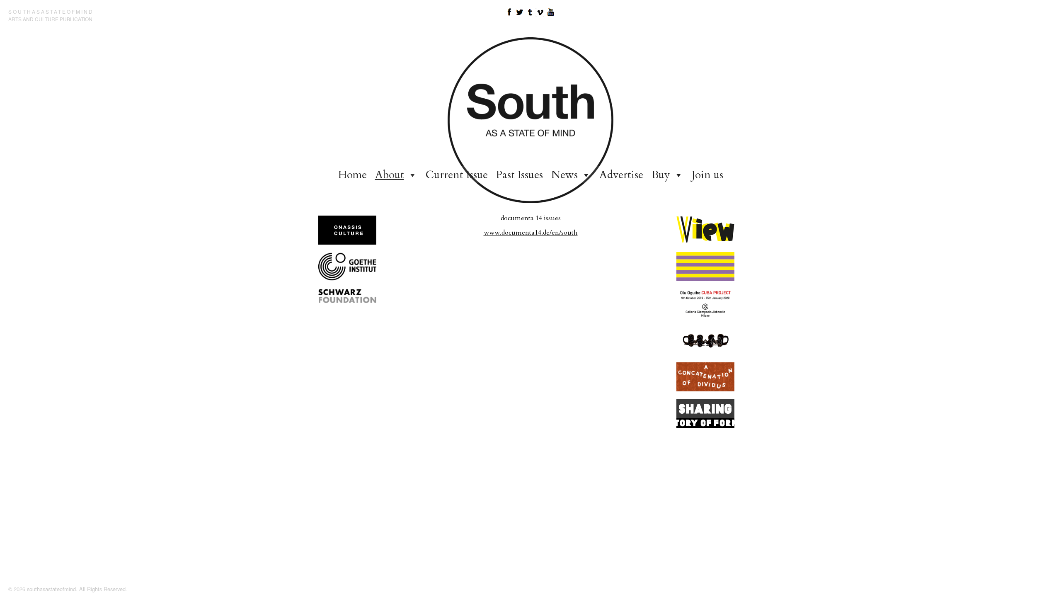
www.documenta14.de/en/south (531, 232)
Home (352, 174)
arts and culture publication (50, 18)
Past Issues (519, 174)
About (389, 174)
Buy (661, 174)
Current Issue (457, 174)
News (564, 174)
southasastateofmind (51, 11)
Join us (707, 174)
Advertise (621, 174)
